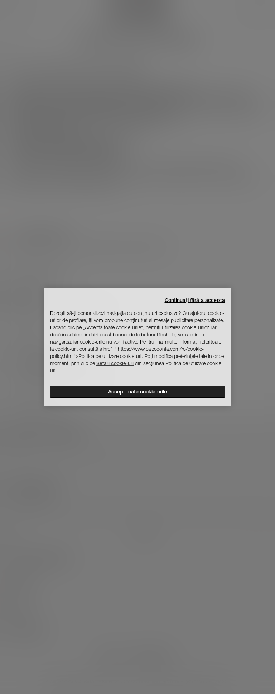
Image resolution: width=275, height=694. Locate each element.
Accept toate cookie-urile (137, 391)
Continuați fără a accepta (195, 300)
